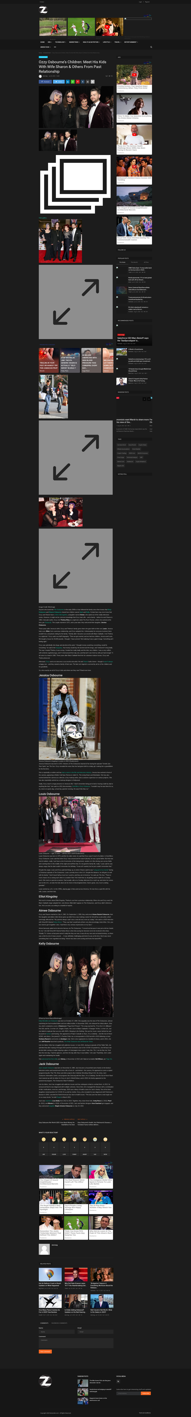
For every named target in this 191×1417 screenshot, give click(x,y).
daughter (60, 1106)
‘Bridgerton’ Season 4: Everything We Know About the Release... (102, 1285)
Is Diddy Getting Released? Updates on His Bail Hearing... (75, 1311)
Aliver (130, 282)
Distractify (48, 622)
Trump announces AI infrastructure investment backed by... (139, 298)
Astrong (45, 76)
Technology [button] (60, 42)
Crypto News (142, 445)
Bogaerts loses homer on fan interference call (98, 1399)
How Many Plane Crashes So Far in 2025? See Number (49, 1311)
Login (140, 2)
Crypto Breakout (141, 461)
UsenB (40, 1315)
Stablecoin (130, 461)
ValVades (93, 1290)
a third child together (60, 615)
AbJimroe (131, 383)
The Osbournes (59, 609)
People (59, 1097)
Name (41, 1328)
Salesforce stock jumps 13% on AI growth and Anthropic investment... (139, 360)
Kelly (88, 612)
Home (42, 42)
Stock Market (136, 449)
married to (52, 1101)
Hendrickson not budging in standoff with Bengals (100, 1390)
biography (59, 648)
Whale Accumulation (123, 449)
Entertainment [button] (130, 42)
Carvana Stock (121, 445)
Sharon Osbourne (55, 612)
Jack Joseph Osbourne (46, 1068)
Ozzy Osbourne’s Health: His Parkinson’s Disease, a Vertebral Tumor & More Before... (94, 1124)
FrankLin (130, 311)
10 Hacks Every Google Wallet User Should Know (139, 370)
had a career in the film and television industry (76, 772)
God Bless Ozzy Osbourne (81, 786)
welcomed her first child (49, 1059)
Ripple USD (120, 466)
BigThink (41, 1288)
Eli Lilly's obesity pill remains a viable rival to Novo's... (138, 308)
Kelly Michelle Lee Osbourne (48, 1021)
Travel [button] (117, 42)
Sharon (85, 661)
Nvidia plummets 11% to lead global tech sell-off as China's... (140, 279)
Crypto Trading (121, 453)
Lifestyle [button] (106, 42)
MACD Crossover (143, 453)
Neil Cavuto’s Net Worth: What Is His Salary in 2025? (101, 1311)
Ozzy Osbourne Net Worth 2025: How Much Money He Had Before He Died (57, 1124)
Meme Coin (120, 461)
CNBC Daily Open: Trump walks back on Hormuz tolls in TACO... (140, 269)
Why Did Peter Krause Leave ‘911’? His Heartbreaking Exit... (76, 1284)
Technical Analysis (132, 457)
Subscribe (145, 1393)
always (110, 661)
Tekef (66, 1288)
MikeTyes (131, 373)
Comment (42, 1336)
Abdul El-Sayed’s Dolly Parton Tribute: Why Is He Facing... (138, 380)
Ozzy (47, 661)
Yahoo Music (57, 922)
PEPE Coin (132, 453)
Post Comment (45, 1351)
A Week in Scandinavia (135, 349)
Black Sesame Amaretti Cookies (130, 419)
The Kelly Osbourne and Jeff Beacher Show (78, 1041)
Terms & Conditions (145, 1413)
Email (79, 1328)
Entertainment (47, 52)
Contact (42, 2)
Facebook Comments (59, 1323)
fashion (48, 1034)
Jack (81, 612)
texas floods (132, 445)
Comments (44, 1323)
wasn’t (106, 661)
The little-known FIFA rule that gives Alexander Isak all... (100, 1381)
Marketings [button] (74, 42)
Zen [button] (49, 42)
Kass (117, 423)
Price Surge (120, 457)
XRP (141, 457)
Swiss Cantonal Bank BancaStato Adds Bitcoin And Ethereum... (139, 288)
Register (147, 2)
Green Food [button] (45, 47)
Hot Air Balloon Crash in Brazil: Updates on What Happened (50, 1284)
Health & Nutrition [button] (91, 42)
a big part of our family (101, 870)
